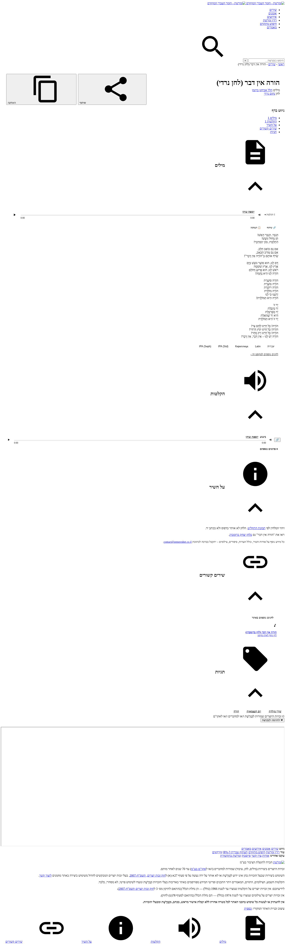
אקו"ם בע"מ (198, 869)
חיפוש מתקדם (268, 23)
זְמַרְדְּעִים (217, 852)
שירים (273, 9)
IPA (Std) (223, 346)
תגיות (273, 132)
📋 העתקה (256, 227)
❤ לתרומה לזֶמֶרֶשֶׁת (272, 720)
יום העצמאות (254, 711)
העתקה (12, 102)
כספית (248, 908)
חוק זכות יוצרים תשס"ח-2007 (136, 888)
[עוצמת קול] (259, 215)
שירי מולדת (275, 711)
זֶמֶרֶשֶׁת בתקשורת (230, 855)
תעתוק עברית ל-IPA (235, 852)
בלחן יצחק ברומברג (240, 534)
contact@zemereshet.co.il (178, 541)
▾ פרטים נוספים (269, 449)
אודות (265, 855)
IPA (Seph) (205, 346)
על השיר (272, 125)
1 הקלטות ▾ (270, 214)
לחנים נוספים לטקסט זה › (264, 354)
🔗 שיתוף (271, 227)
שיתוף (83, 102)
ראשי (281, 64)
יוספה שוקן (248, 211)
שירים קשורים (268, 128)
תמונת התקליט (256, 528)
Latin (258, 346)
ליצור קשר (45, 875)
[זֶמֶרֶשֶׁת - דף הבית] (278, 862)
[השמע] (8, 439)
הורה (236, 711)
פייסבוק (246, 855)
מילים (272, 118)
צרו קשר (256, 855)
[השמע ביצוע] (14, 215)
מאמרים (272, 27)
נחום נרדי (269, 93)
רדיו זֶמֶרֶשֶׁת (273, 852)
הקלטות (271, 121)
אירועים (272, 16)
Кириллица (241, 346)
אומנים (272, 13)
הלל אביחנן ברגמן (262, 90)
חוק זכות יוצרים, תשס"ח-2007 (148, 875)
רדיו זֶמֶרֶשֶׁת (270, 20)
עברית (271, 346)
